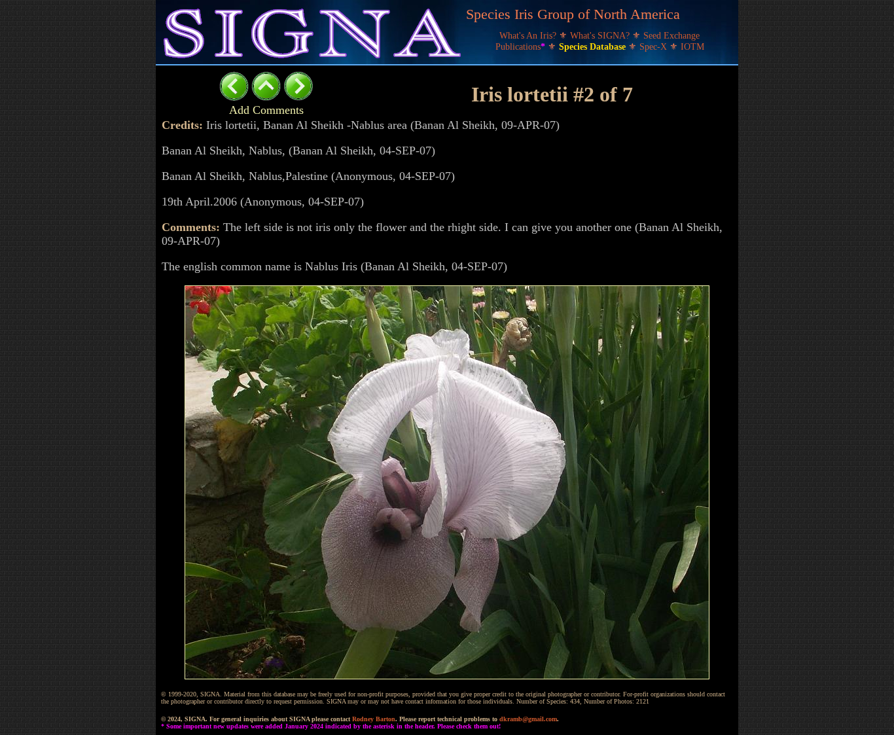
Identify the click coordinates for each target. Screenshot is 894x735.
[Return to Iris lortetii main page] (266, 97)
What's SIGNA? (601, 36)
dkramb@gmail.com (528, 719)
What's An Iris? (529, 36)
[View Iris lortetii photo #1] (234, 97)
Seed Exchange (671, 36)
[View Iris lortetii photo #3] (298, 97)
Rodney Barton (373, 719)
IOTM (692, 47)
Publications (520, 47)
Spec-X (654, 47)
